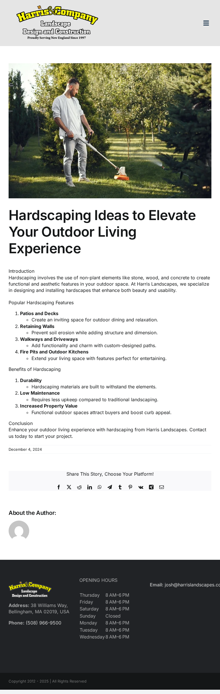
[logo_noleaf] (57, 5)
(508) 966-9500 (43, 623)
